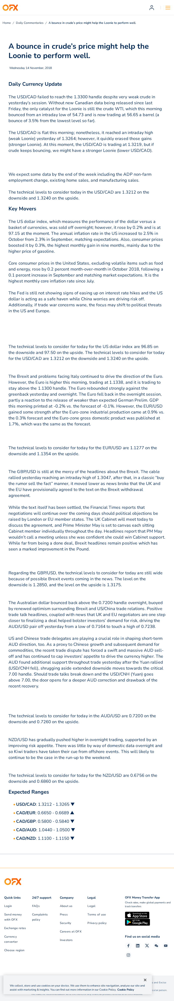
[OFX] (10, 7)
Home (7, 23)
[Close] (145, 980)
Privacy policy (97, 923)
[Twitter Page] (147, 945)
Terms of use (96, 915)
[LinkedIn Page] (137, 945)
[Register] (151, 8)
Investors (66, 940)
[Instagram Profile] (128, 955)
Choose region (14, 950)
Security (65, 923)
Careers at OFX (70, 932)
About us (66, 906)
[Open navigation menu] (167, 8)
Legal (91, 906)
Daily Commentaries (30, 23)
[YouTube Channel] (165, 945)
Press (64, 915)
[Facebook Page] (128, 945)
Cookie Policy (125, 990)
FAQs (36, 906)
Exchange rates (15, 928)
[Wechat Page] (156, 945)
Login (8, 906)
